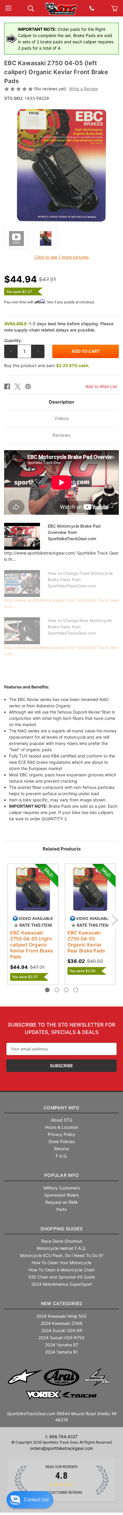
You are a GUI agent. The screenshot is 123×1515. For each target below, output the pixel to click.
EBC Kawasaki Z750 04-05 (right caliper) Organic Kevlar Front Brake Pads (31, 945)
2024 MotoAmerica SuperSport (61, 1284)
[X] (18, 386)
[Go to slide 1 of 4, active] (47, 990)
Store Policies (61, 1141)
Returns (61, 1148)
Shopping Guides (61, 1229)
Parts (61, 1209)
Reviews (61, 435)
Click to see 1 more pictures (62, 256)
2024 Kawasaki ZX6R (61, 1323)
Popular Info (61, 1175)
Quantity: (13, 340)
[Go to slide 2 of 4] (57, 990)
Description (61, 402)
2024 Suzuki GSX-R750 (61, 1337)
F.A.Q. (61, 1155)
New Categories (61, 1303)
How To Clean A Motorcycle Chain (62, 1269)
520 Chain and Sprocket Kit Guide (61, 1276)
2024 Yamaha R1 (61, 1351)
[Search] (31, 8)
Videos (61, 418)
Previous (9, 920)
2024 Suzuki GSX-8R (61, 1330)
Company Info (61, 1108)
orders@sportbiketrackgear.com (61, 1448)
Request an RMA (61, 1202)
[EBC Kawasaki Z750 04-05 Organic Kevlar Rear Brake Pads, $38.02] (90, 889)
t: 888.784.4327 (61, 1436)
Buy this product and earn (47, 365)
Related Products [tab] (62, 849)
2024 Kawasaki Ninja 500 (61, 1316)
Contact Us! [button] (36, 1499)
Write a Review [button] (83, 88)
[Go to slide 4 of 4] (75, 990)
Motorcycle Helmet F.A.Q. (61, 1248)
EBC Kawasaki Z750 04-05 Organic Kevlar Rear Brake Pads (86, 942)
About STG (61, 1119)
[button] (30, 1499)
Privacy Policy (61, 1134)
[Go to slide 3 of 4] (66, 990)
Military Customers (62, 1187)
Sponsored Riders (61, 1195)
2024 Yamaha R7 (61, 1344)
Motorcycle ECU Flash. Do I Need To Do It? (61, 1255)
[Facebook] (7, 386)
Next (114, 920)
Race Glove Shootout (61, 1241)
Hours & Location (61, 1127)
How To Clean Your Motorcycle (61, 1262)
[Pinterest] (28, 386)
